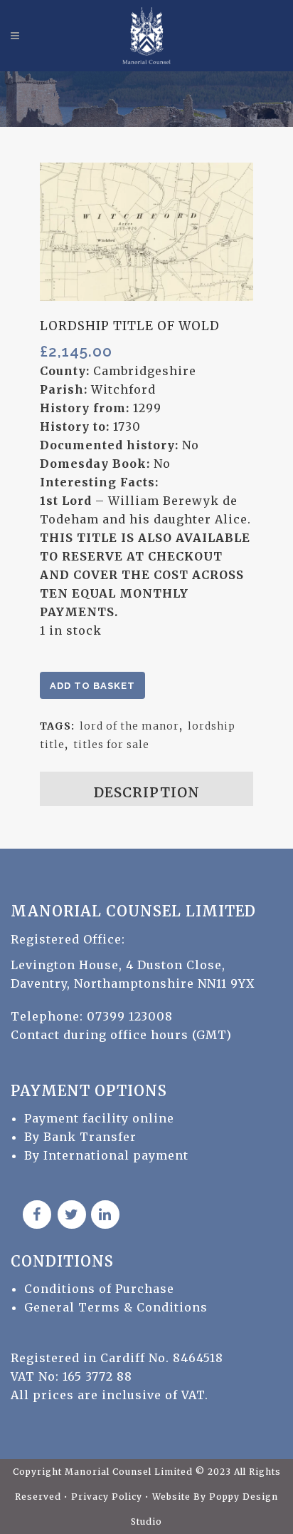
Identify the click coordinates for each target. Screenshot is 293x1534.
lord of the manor (129, 726)
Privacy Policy (108, 1496)
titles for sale (111, 744)
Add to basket (92, 685)
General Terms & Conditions (116, 1307)
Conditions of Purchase (99, 1289)
